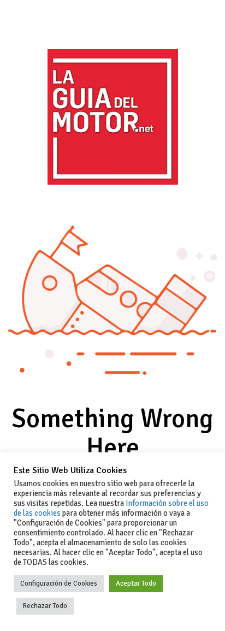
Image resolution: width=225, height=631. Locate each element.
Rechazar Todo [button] (45, 605)
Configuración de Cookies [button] (58, 583)
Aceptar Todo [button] (136, 583)
